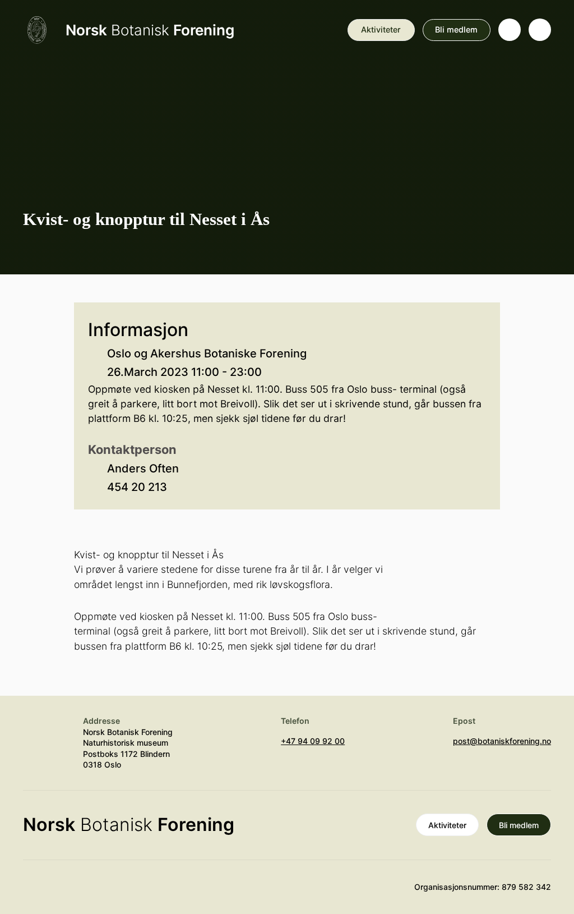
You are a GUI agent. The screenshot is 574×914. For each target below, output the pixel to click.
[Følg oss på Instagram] (67, 892)
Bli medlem (456, 29)
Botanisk (150, 30)
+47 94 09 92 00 (313, 741)
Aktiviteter (381, 29)
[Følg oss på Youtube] (34, 892)
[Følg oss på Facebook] (100, 892)
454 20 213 (137, 487)
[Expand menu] (540, 30)
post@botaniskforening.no (502, 741)
